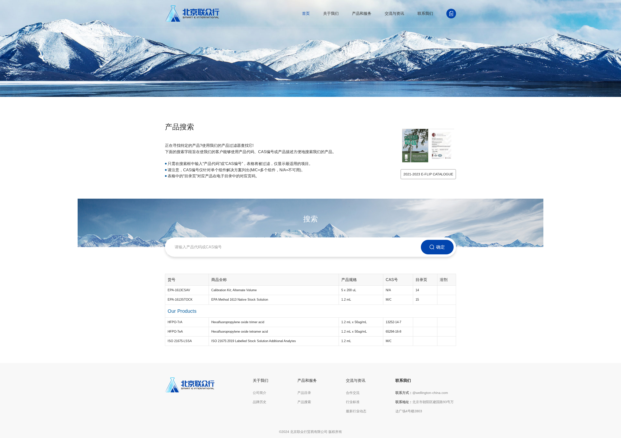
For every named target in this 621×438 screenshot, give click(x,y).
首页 (306, 13)
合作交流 (353, 393)
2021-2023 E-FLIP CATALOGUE (428, 174)
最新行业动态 (356, 411)
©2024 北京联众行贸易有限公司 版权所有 (310, 432)
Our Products (182, 311)
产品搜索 (304, 402)
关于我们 (331, 13)
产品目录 (304, 393)
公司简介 (259, 393)
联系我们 (425, 13)
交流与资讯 (394, 13)
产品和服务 (361, 13)
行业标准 (353, 402)
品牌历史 (259, 402)
